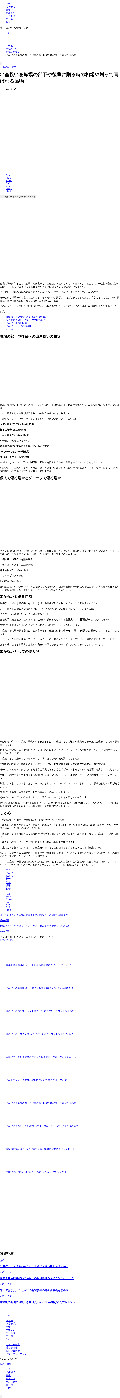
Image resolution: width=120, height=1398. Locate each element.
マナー (9, 4)
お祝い (9, 876)
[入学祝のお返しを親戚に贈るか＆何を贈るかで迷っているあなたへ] (87, 1057)
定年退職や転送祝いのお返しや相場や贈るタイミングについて (38, 965)
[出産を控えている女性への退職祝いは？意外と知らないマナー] (82, 1080)
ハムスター (12, 16)
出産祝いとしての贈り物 (19, 326)
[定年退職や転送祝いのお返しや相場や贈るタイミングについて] (82, 965)
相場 (8, 888)
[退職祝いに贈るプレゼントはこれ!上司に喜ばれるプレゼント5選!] (85, 1011)
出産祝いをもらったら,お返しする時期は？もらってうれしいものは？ (42, 1126)
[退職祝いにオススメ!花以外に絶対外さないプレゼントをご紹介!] (84, 1034)
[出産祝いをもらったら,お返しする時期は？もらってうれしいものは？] (90, 1126)
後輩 (8, 882)
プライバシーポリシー (17, 1354)
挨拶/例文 (11, 7)
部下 (8, 879)
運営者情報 (12, 1347)
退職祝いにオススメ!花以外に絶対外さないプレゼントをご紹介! (39, 1034)
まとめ (9, 329)
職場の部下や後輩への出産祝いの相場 (26, 317)
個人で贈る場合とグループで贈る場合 (26, 320)
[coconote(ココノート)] (28, 40)
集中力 (9, 19)
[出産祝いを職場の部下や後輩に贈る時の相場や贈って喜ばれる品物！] (89, 1103)
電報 (8, 10)
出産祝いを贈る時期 (16, 323)
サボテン (10, 13)
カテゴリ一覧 (13, 1344)
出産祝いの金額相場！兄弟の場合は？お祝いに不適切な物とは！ (40, 988)
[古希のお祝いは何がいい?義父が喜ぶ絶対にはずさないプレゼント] (86, 1149)
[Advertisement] (60, 1212)
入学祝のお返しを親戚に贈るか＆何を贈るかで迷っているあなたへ (41, 1057)
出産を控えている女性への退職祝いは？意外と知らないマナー (38, 1080)
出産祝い (10, 873)
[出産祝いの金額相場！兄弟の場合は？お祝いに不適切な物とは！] (85, 988)
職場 (8, 885)
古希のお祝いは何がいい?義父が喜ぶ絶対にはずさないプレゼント (40, 1149)
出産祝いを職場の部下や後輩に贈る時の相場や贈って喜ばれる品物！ (42, 1103)
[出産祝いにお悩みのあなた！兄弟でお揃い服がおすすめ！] (78, 1172)
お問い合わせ (13, 1350)
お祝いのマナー (8, 940)
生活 (8, 22)
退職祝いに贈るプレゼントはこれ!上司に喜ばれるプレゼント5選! (40, 1011)
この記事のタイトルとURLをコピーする (18, 196)
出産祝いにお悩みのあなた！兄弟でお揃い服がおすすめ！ (36, 1172)
